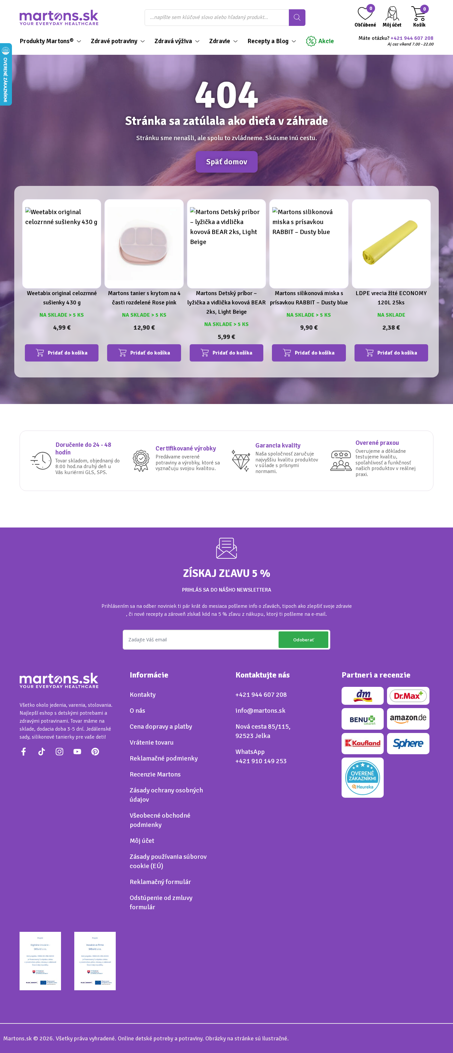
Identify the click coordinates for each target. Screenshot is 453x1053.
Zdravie (219, 41)
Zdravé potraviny (114, 41)
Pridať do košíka (68, 353)
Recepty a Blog (268, 41)
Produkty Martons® (47, 41)
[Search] (297, 17)
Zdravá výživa (173, 41)
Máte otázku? (395, 41)
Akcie (326, 41)
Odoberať (303, 640)
